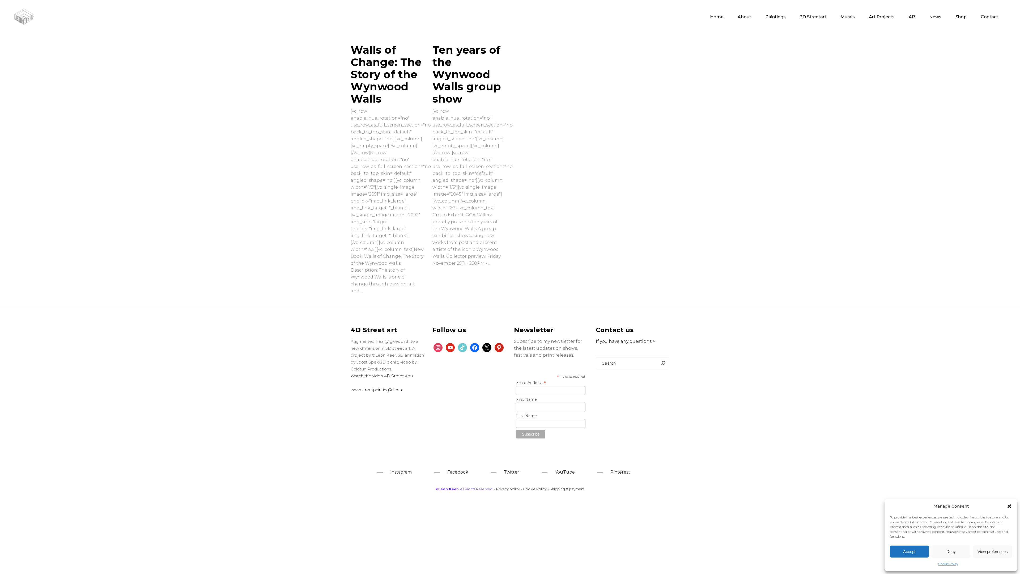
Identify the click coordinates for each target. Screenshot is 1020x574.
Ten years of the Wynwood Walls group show (466, 74)
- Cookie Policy (534, 489)
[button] (1009, 506)
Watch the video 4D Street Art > (382, 375)
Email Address (531, 382)
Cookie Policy (948, 564)
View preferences (993, 551)
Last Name (526, 415)
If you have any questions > (625, 341)
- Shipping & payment (566, 489)
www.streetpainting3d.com (377, 389)
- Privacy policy (507, 489)
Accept (909, 551)
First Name (526, 399)
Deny (951, 551)
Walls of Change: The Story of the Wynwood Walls (386, 74)
